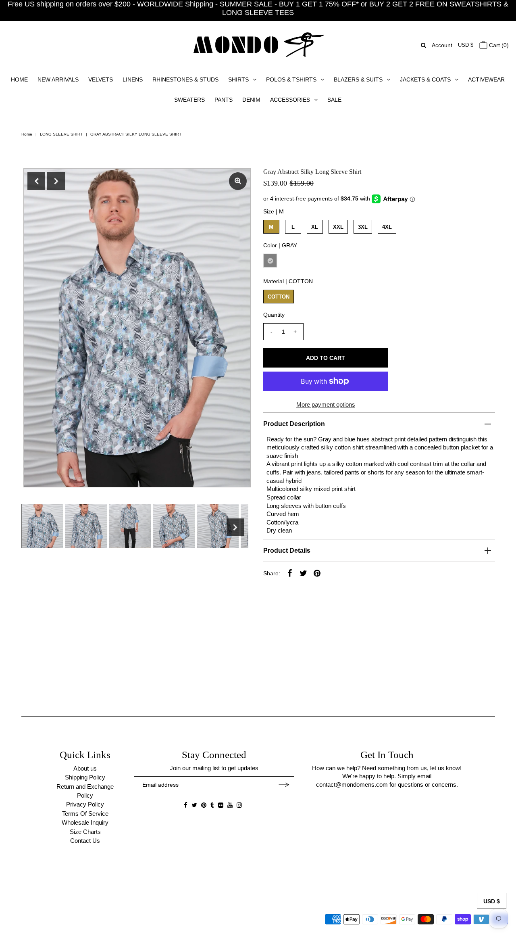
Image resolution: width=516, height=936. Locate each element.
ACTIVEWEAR (486, 79)
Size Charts (85, 831)
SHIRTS (238, 79)
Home (26, 134)
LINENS (133, 79)
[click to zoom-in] (238, 181)
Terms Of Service (85, 813)
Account (442, 45)
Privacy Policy (85, 804)
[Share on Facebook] (290, 573)
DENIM (251, 99)
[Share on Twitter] (304, 573)
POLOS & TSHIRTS (291, 79)
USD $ (465, 45)
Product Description (294, 423)
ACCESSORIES (290, 99)
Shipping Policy (85, 777)
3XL (363, 227)
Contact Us (85, 840)
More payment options (325, 404)
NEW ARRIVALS (58, 79)
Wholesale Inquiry (85, 822)
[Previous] (36, 181)
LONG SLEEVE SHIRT (61, 134)
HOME (19, 79)
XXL (338, 227)
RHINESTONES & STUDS (185, 79)
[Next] (56, 181)
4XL (387, 227)
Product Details (286, 550)
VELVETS (100, 79)
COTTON (278, 297)
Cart (498, 45)
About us (85, 768)
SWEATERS (189, 99)
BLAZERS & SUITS (358, 79)
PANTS (223, 99)
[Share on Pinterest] (317, 573)
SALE (334, 99)
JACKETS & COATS (425, 79)
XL (314, 227)
